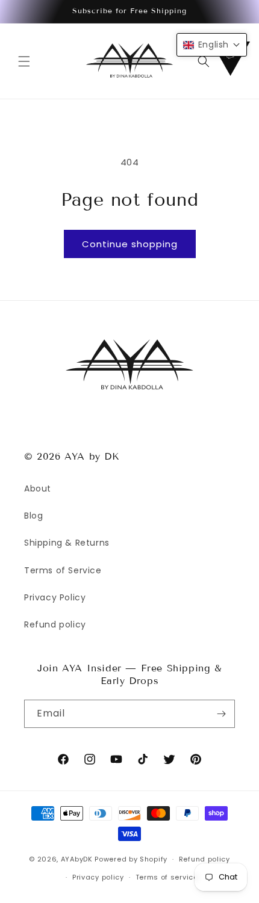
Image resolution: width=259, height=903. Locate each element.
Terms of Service (63, 570)
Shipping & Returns (67, 543)
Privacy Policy (55, 597)
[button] (24, 61)
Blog (33, 516)
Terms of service (167, 877)
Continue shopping (130, 244)
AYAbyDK (77, 859)
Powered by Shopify (131, 859)
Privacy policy (98, 877)
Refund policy (55, 624)
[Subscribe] (221, 714)
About (37, 488)
